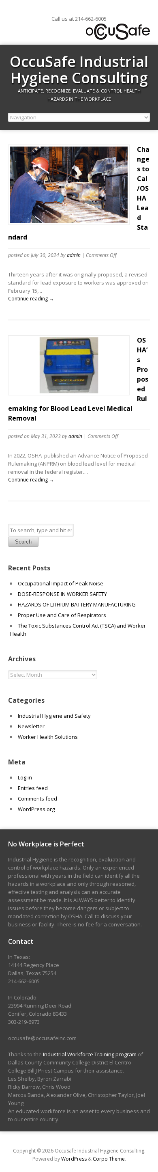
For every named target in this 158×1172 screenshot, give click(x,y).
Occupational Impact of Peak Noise (60, 583)
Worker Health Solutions (48, 736)
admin (74, 255)
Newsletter (31, 726)
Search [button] (23, 542)
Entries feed (33, 788)
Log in (25, 777)
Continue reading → (31, 298)
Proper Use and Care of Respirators (62, 615)
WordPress (74, 1158)
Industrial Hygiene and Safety (54, 715)
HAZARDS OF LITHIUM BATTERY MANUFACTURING (77, 604)
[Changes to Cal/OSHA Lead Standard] (69, 220)
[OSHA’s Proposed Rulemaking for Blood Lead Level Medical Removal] (69, 391)
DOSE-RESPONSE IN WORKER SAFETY (62, 594)
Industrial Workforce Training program (90, 1054)
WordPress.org (36, 809)
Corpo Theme (109, 1158)
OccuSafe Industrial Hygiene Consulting (79, 70)
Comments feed (37, 798)
